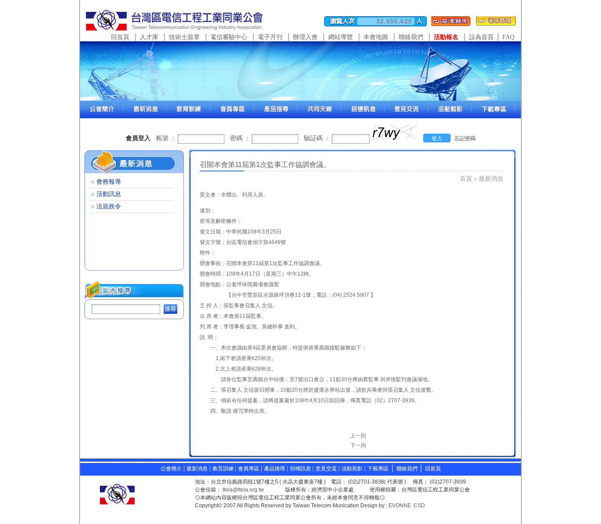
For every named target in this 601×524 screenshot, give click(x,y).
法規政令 (108, 206)
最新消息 (197, 469)
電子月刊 (270, 37)
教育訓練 (224, 469)
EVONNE (399, 505)
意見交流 (326, 469)
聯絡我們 (411, 37)
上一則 (358, 436)
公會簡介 (171, 469)
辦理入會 (305, 37)
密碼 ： (240, 138)
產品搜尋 (274, 469)
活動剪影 (352, 469)
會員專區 (248, 469)
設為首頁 (481, 37)
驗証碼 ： (317, 138)
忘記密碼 (465, 138)
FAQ (508, 37)
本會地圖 (375, 37)
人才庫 (149, 37)
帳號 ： (166, 138)
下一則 (358, 445)
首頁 (466, 178)
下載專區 (377, 469)
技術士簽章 (184, 37)
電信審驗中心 (228, 37)
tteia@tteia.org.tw (243, 490)
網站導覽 (340, 37)
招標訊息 (301, 469)
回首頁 (120, 37)
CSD (419, 505)
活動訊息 (108, 194)
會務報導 (108, 181)
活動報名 (446, 37)
